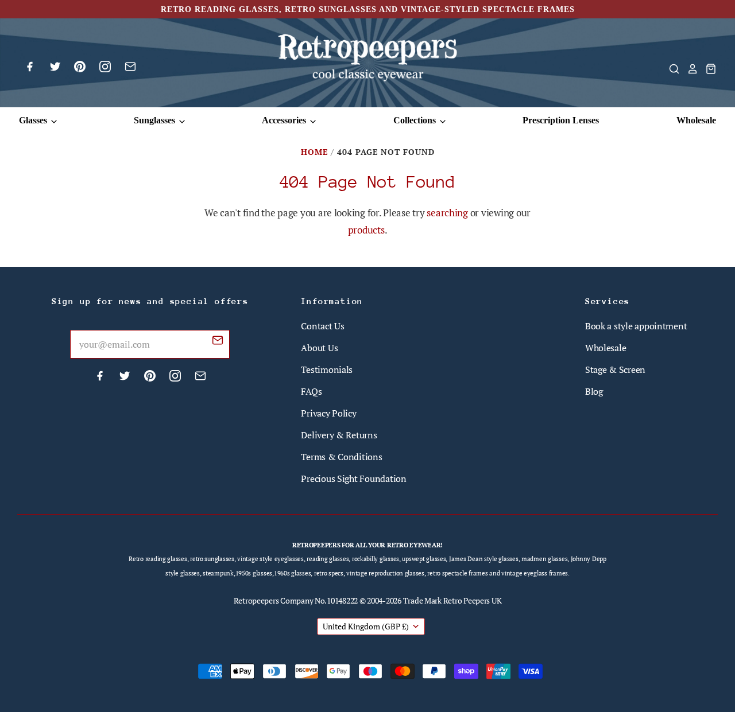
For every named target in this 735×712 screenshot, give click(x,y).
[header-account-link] (689, 69)
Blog (594, 391)
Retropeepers (256, 600)
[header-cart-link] (707, 69)
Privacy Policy (328, 413)
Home (314, 151)
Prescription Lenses (561, 120)
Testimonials (327, 369)
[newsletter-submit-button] (217, 341)
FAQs (311, 391)
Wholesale (696, 120)
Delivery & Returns (339, 435)
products (366, 229)
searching (447, 212)
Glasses (34, 120)
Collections (415, 120)
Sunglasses (155, 120)
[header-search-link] (671, 69)
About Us (319, 347)
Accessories (285, 120)
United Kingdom (366, 626)
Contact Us (322, 326)
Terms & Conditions (341, 456)
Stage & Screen (615, 369)
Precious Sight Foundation (353, 478)
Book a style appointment (636, 326)
